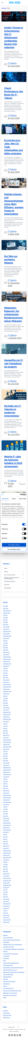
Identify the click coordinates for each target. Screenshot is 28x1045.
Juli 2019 (5, 779)
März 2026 (5, 608)
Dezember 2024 (7, 631)
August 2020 (6, 749)
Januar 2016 (6, 876)
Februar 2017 (6, 846)
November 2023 (7, 659)
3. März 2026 (13, 234)
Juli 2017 (5, 834)
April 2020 (5, 758)
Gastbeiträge (6, 942)
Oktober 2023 (6, 661)
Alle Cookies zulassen (14, 544)
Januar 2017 (6, 848)
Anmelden (5, 1010)
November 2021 (7, 714)
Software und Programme (9, 981)
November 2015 (7, 880)
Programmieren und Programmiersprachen (13, 967)
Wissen (4, 997)
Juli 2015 (5, 889)
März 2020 (5, 760)
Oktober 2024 (6, 633)
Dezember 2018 (7, 795)
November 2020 (7, 742)
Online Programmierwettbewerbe (11, 963)
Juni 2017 (5, 836)
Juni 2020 (5, 753)
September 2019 (7, 774)
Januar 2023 (6, 682)
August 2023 (6, 666)
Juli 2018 (5, 806)
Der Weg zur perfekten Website (10, 259)
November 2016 (7, 853)
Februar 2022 (6, 707)
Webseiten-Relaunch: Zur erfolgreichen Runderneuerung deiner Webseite (13, 314)
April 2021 (5, 730)
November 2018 (7, 797)
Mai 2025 (5, 620)
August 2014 (6, 908)
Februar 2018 (6, 818)
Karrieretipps (6, 958)
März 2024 (5, 650)
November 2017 (7, 825)
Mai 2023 (5, 673)
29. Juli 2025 (13, 384)
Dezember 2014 (7, 903)
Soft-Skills (5, 979)
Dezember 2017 (7, 823)
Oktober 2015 (6, 883)
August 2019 (6, 776)
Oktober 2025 (6, 613)
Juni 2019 (5, 781)
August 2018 (6, 804)
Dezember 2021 (7, 712)
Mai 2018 (5, 811)
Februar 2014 (6, 915)
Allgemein (5, 935)
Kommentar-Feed (7, 1015)
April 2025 (5, 622)
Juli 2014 (5, 910)
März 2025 (5, 624)
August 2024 (6, 638)
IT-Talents (12, 63)
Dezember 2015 (7, 878)
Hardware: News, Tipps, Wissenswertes (12, 944)
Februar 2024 (6, 652)
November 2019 (7, 769)
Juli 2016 (5, 862)
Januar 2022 (6, 710)
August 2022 (6, 693)
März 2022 (5, 705)
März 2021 (5, 733)
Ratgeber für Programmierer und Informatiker (13, 972)
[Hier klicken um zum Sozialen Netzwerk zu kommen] (12, 1035)
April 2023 (5, 675)
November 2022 (7, 686)
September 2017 (7, 829)
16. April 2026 (14, 172)
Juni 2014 (5, 913)
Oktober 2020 (6, 744)
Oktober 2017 (6, 827)
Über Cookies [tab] (22, 498)
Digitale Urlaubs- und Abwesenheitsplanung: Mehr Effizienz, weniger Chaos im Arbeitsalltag (14, 204)
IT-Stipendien (6, 956)
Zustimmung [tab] (5, 498)
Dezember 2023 (7, 656)
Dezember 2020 (7, 739)
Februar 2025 (6, 626)
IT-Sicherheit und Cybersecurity (10, 953)
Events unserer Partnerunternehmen (11, 940)
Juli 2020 (5, 751)
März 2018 (5, 816)
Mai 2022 (5, 700)
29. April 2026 (14, 66)
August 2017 (6, 832)
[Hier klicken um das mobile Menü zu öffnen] (2, 3)
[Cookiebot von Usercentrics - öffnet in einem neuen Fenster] (20, 495)
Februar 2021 (6, 735)
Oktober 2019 (6, 772)
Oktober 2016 (6, 855)
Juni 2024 (5, 643)
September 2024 (7, 636)
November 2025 (7, 610)
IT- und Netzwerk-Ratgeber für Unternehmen (13, 949)
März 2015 (5, 896)
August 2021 (6, 721)
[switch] (24, 529)
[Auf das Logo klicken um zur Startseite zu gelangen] (14, 3)
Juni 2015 (5, 892)
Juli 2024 (5, 640)
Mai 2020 (5, 756)
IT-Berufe (5, 951)
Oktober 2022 (6, 689)
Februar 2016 (6, 873)
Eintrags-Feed (6, 1013)
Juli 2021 (5, 723)
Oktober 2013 (6, 922)
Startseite (3, 8)
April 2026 (5, 606)
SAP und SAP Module (8, 974)
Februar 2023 (6, 680)
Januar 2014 (6, 917)
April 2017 (5, 841)
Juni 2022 (5, 698)
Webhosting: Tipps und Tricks (10, 993)
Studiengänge (6, 983)
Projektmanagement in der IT (10, 970)
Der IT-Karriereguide (8, 937)
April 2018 (5, 813)
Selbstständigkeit (7, 976)
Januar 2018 (6, 820)
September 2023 (7, 663)
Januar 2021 (6, 737)
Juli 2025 (5, 615)
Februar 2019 (6, 790)
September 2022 (7, 691)
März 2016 (5, 871)
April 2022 (5, 703)
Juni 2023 (5, 670)
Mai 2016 (5, 866)
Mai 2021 (5, 728)
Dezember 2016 (7, 850)
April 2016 (5, 869)
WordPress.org (6, 1017)
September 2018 (7, 802)
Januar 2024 (6, 654)
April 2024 (5, 647)
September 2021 (7, 719)
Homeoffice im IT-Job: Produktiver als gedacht (13, 363)
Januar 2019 (6, 793)
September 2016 (7, 857)
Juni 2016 (5, 864)
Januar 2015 (6, 901)
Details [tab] (14, 498)
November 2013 (7, 919)
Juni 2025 (5, 617)
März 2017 (5, 843)
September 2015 (7, 885)
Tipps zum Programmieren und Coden (12, 990)
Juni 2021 (5, 726)
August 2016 (6, 859)
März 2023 (5, 677)
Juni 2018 (5, 809)
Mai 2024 (5, 645)
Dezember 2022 (7, 684)
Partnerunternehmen (8, 965)
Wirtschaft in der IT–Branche (10, 995)
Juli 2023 (5, 668)
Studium (5, 986)
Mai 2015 (5, 894)
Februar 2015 (6, 899)
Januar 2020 (6, 765)
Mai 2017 (5, 839)
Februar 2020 (6, 763)
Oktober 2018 (6, 799)
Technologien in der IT (8, 988)
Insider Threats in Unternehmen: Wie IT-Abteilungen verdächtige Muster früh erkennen (13, 37)
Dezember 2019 (7, 767)
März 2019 (5, 788)
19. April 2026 (14, 118)
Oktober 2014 (6, 906)
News (4, 960)
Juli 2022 (5, 696)
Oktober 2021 (6, 716)
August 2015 (6, 887)
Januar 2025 (6, 629)
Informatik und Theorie (8, 946)
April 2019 (5, 786)
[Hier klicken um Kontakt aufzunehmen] (9, 1035)
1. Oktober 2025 (14, 338)
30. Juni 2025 (13, 434)
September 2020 (7, 746)
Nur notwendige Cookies (14, 549)
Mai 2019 (5, 783)
